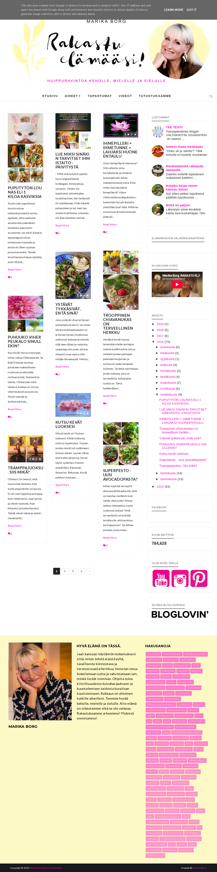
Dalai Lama (161, 744)
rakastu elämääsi (185, 727)
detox (150, 716)
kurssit (151, 738)
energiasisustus (176, 710)
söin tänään (153, 665)
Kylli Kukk (177, 772)
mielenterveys (197, 760)
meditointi (179, 760)
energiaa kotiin (155, 710)
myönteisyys (154, 693)
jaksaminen (193, 688)
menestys (166, 805)
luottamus (164, 800)
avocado (198, 705)
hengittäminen (184, 716)
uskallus (152, 839)
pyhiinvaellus (178, 822)
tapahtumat (100, 96)
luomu (171, 682)
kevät (189, 788)
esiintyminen (180, 783)
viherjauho (190, 766)
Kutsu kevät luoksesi (68, 424)
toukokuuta (168, 382)
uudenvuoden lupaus (172, 839)
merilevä (179, 805)
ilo (148, 721)
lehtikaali (200, 744)
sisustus (195, 738)
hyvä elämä (153, 654)
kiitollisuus (170, 660)
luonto (151, 800)
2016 (161, 342)
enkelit (166, 783)
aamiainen (176, 744)
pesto (186, 816)
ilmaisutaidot (175, 788)
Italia (166, 732)
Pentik (198, 749)
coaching (152, 783)
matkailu (152, 805)
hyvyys (167, 665)
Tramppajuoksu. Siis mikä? (25, 470)
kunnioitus (184, 705)
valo (172, 844)
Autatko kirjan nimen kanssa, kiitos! (181, 187)
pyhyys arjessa (155, 766)
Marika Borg (172, 699)
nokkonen (172, 811)
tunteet (193, 710)
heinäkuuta (168, 371)
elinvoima (152, 677)
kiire (167, 721)
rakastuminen (172, 828)
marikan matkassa (183, 800)
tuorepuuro (154, 833)
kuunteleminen (155, 794)
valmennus (194, 839)
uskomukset (173, 766)
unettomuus (192, 833)
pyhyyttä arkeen (172, 654)
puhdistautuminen (157, 822)
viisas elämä (153, 850)
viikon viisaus (181, 677)
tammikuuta (169, 479)
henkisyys (152, 671)
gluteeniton (183, 693)
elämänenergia (155, 682)
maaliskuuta (169, 394)
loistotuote (180, 721)
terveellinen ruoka (195, 654)
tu (199, 828)
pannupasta (188, 811)
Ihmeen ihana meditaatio (184, 146)
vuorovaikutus (155, 856)
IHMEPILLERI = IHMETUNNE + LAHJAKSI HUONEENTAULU (120, 149)
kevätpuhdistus (169, 755)
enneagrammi (164, 716)
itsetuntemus (154, 699)
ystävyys (151, 772)
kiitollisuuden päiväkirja (160, 705)
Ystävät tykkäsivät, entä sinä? (68, 308)
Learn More (173, 10)
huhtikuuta (168, 388)
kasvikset (183, 671)
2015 (161, 486)
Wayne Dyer (193, 772)
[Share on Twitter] (33, 179)
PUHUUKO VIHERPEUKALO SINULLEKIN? (24, 341)
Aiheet (71, 96)
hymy (199, 716)
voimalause (170, 850)
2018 (161, 330)
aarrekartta (154, 777)
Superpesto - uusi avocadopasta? (120, 474)
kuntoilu (152, 760)
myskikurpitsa (155, 811)
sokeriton (189, 828)
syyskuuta (167, 359)
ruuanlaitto (185, 682)
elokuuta (166, 365)
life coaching (175, 794)
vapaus (181, 844)
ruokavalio (168, 671)
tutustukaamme (155, 96)
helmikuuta (168, 473)
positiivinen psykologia (159, 727)
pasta (150, 816)
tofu (149, 744)
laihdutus (164, 738)
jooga (157, 721)
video (192, 844)
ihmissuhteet (182, 665)
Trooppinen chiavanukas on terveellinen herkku (118, 324)
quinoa (194, 822)
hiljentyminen (175, 688)
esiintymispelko (155, 788)
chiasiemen (189, 777)
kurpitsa (165, 760)
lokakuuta (167, 353)
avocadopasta (171, 777)
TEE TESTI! (174, 127)
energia (168, 693)
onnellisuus (180, 738)
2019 (161, 324)
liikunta (191, 794)
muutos (192, 805)
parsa (200, 811)
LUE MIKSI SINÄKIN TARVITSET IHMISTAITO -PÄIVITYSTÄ (72, 160)
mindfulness (196, 721)
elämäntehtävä (155, 688)
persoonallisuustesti (167, 816)
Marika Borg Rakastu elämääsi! (46, 868)
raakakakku (153, 828)
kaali (189, 744)
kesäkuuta (168, 376)
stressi (151, 749)
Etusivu (50, 96)
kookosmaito (188, 755)
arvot (196, 665)
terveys (166, 677)
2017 (161, 336)
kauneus (152, 755)
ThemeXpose (200, 868)
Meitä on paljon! (178, 205)
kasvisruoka (154, 660)
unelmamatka (183, 749)
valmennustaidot (156, 844)
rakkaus (196, 671)
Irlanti (163, 772)
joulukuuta (168, 347)
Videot (125, 96)
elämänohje (187, 660)
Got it (192, 10)
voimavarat (186, 850)
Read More (14, 269)
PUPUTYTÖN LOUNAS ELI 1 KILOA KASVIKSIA (25, 192)
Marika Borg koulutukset (187, 732)
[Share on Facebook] (30, 179)
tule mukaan (165, 749)
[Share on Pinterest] (40, 179)
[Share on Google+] (36, 179)
